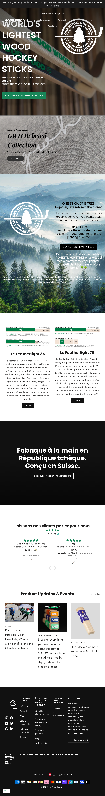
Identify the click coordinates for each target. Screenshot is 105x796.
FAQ (22, 716)
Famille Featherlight (51, 13)
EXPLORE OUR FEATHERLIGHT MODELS (24, 95)
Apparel (62, 20)
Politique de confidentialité (31, 754)
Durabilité (52, 26)
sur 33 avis (51, 533)
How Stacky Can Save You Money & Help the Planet (85, 651)
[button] (6, 791)
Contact (23, 737)
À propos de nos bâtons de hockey (41, 722)
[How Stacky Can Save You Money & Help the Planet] (85, 621)
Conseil (23, 711)
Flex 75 (77, 400)
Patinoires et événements (58, 712)
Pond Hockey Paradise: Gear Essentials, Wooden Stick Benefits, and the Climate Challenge (19, 639)
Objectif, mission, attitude (42, 712)
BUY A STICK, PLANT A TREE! (78, 247)
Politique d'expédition (25, 730)
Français (36, 774)
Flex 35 (28, 405)
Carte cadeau (44, 20)
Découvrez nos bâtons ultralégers (52, 475)
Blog (37, 738)
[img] (52, 530)
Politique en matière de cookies (57, 754)
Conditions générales (39, 732)
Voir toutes (95, 593)
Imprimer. (75, 754)
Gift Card (24, 706)
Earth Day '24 (41, 743)
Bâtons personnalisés (25, 722)
